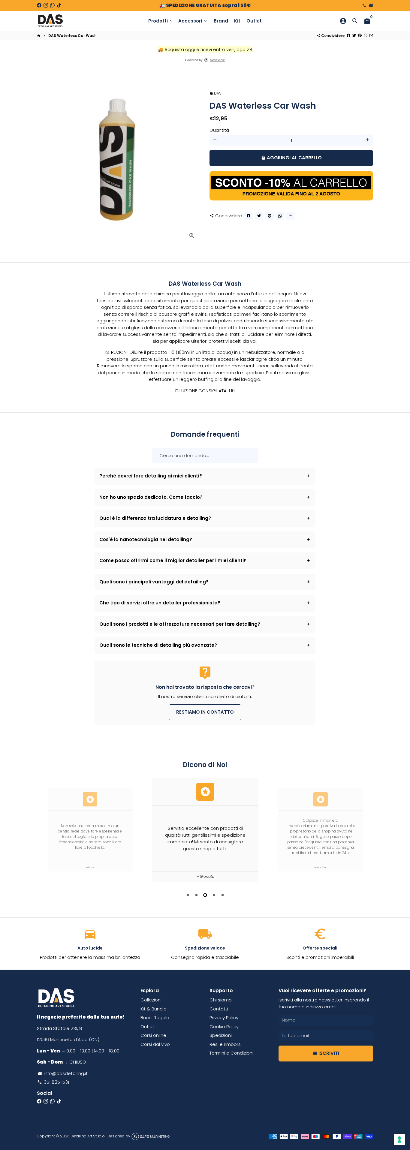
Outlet (254, 21)
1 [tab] (187, 895)
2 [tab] (196, 895)
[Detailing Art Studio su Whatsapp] (52, 5)
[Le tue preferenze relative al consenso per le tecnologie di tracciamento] (399, 1139)
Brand (221, 21)
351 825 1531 (53, 1082)
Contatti (219, 1009)
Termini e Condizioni (231, 1053)
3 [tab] (205, 895)
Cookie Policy (224, 1026)
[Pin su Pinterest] (360, 35)
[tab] (205, 476)
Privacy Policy (224, 1017)
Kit (237, 21)
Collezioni (150, 1000)
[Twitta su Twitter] (354, 35)
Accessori (193, 21)
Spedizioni (221, 1035)
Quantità (219, 130)
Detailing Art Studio (88, 1136)
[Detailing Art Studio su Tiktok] (59, 5)
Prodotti (160, 21)
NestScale (217, 60)
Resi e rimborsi (226, 1044)
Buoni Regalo (154, 1017)
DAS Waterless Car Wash (72, 35)
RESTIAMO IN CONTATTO (205, 712)
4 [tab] (214, 895)
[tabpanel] (205, 830)
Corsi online (153, 1035)
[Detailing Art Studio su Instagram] (46, 5)
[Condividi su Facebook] (348, 35)
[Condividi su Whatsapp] (365, 35)
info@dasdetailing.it (63, 1073)
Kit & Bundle (153, 1009)
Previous (42, 831)
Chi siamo (221, 1000)
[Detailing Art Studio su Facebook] (39, 5)
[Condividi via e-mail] (371, 35)
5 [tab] (222, 895)
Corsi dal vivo (155, 1044)
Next (367, 831)
